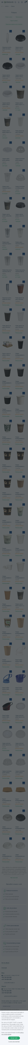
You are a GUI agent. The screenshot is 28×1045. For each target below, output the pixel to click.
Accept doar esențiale (14, 1041)
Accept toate (14, 1038)
